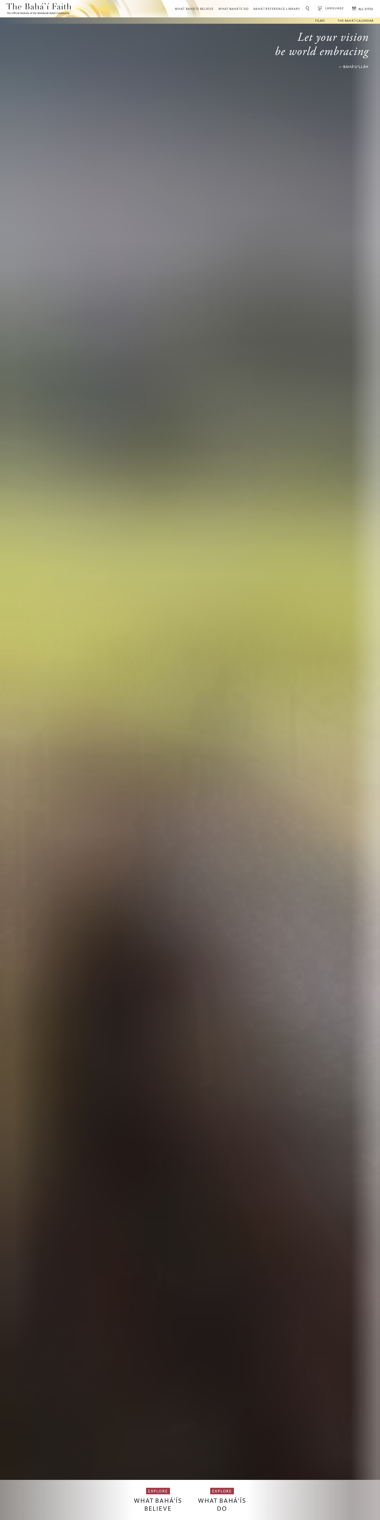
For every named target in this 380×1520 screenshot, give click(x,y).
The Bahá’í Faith (39, 7)
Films (320, 20)
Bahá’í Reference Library (277, 9)
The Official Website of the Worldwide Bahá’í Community (38, 13)
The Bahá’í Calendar (355, 20)
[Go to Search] (308, 9)
